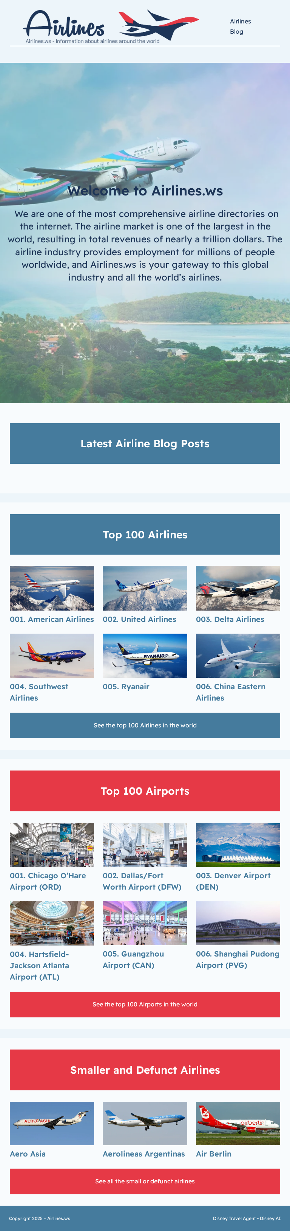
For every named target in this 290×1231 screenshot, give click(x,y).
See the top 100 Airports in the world (145, 1004)
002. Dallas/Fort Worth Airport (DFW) (142, 881)
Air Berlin (213, 1153)
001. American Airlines (52, 619)
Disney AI (270, 1218)
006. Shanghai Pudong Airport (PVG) (237, 959)
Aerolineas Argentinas (144, 1153)
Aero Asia (28, 1153)
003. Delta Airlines (230, 619)
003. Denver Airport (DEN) (233, 881)
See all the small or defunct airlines (145, 1181)
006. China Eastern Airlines (230, 692)
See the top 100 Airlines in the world (145, 725)
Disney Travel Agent (234, 1218)
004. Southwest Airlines (39, 692)
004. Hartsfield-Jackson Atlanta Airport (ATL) (39, 965)
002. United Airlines (139, 619)
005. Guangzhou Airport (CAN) (133, 959)
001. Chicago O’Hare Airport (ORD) (48, 881)
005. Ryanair (126, 686)
